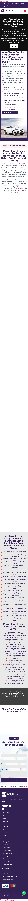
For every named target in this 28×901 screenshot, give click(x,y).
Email (2, 758)
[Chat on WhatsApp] (24, 893)
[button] (25, 11)
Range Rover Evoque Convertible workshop (15, 163)
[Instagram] (5, 806)
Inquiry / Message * (6, 769)
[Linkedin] (7, 806)
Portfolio (24, 786)
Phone (2, 764)
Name (2, 752)
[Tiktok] (3, 809)
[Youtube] (10, 806)
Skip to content (4, 1)
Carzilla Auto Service (13, 895)
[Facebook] (3, 806)
